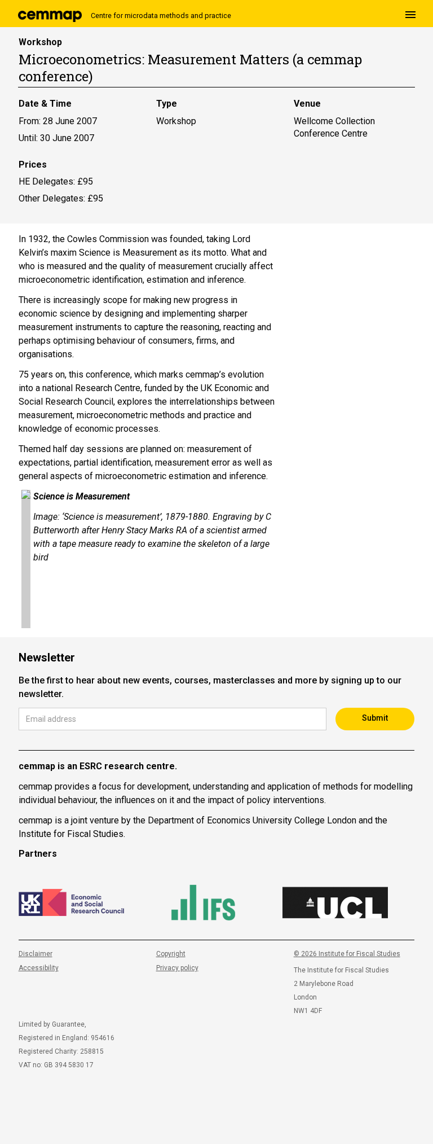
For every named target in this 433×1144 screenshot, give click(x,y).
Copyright (170, 954)
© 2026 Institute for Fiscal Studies (347, 954)
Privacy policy (177, 968)
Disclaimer (35, 954)
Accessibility (39, 968)
